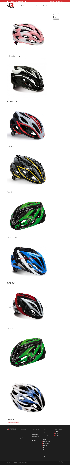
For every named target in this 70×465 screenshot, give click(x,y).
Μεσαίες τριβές (46, 441)
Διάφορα (45, 433)
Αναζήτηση (56, 18)
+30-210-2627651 (11, 1)
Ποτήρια (45, 449)
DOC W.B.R (11, 146)
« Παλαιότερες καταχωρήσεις (13, 422)
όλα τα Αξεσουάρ (58, 429)
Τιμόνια (44, 452)
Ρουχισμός (57, 435)
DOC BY (10, 192)
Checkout (52, 1)
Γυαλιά (56, 431)
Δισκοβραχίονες (46, 435)
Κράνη (56, 433)
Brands (30, 5)
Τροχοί (44, 454)
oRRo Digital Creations (22, 462)
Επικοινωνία (60, 5)
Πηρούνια (45, 447)
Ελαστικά (45, 437)
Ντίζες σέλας (46, 443)
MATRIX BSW (12, 101)
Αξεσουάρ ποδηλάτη (47, 5)
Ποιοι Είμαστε (22, 441)
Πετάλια (45, 445)
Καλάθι (21, 433)
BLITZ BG (10, 374)
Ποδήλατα (23, 5)
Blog (55, 5)
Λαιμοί (44, 439)
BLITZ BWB (11, 283)
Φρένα (44, 456)
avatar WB (11, 419)
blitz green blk (12, 237)
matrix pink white (13, 56)
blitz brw (10, 328)
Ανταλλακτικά (37, 5)
